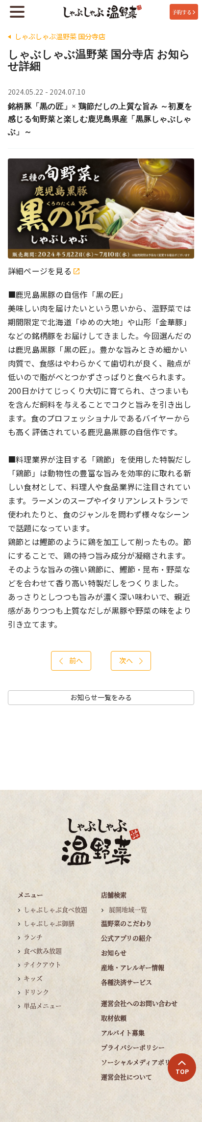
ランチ (33, 936)
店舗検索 (113, 894)
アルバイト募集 (123, 1032)
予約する (182, 12)
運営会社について (126, 1076)
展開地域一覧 (128, 909)
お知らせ (113, 952)
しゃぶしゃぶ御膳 (49, 923)
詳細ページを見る (41, 271)
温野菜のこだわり (126, 923)
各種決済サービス (126, 982)
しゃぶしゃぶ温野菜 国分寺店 (60, 36)
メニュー (30, 894)
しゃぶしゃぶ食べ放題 (55, 909)
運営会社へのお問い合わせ (139, 1003)
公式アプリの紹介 (126, 937)
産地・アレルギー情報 (132, 967)
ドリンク (36, 991)
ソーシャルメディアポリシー (142, 1062)
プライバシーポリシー (133, 1047)
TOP (182, 1071)
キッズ (33, 978)
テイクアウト (42, 964)
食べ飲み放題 (43, 950)
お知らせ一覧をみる (101, 697)
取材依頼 (113, 1017)
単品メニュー (43, 1005)
